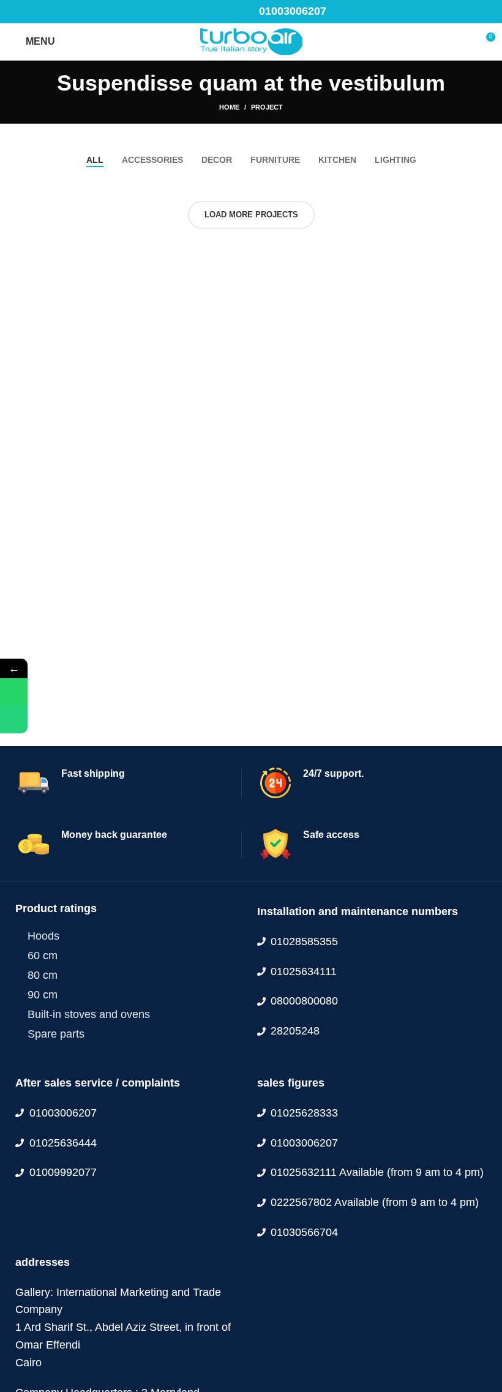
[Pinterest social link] (44, 12)
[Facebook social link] (16, 12)
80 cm (43, 975)
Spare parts (56, 1034)
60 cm (43, 955)
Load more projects (251, 214)
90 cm (43, 995)
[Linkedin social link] (58, 12)
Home (229, 107)
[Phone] (14, 719)
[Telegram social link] (73, 12)
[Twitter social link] (30, 12)
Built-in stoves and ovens (89, 1014)
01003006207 (292, 11)
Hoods (43, 936)
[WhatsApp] (14, 692)
